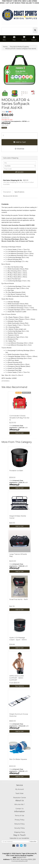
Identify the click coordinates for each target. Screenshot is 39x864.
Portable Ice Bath (16, 470)
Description (7, 192)
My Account (19, 789)
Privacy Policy (19, 820)
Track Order (20, 793)
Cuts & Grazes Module (9, 314)
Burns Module (6, 264)
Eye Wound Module (8, 283)
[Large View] (5, 93)
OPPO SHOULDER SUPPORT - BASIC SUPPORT (16, 678)
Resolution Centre (19, 798)
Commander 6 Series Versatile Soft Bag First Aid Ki (19, 418)
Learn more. (5, 125)
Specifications (19, 192)
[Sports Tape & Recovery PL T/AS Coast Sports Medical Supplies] (20, 14)
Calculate (20, 172)
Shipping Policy (19, 832)
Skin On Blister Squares (18, 759)
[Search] (35, 30)
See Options (19, 686)
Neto (26, 861)
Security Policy (19, 828)
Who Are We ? (19, 804)
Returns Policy (19, 824)
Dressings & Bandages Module (11, 247)
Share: (4, 111)
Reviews (6, 196)
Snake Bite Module (8, 299)
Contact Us (19, 809)
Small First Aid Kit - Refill (18, 599)
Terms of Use (19, 815)
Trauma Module (7, 347)
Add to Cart (20, 142)
